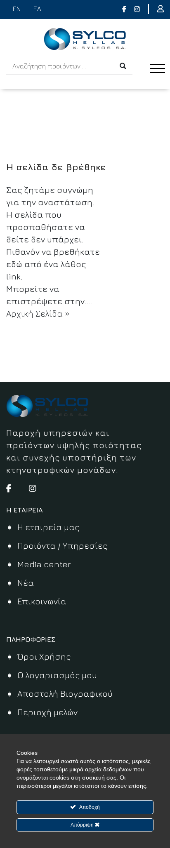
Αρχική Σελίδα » (38, 313)
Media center (44, 564)
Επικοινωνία (41, 601)
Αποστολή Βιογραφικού (65, 693)
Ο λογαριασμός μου (57, 675)
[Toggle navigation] (159, 76)
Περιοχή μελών (47, 712)
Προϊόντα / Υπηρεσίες (62, 545)
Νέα (25, 582)
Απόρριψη (83, 825)
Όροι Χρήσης (44, 656)
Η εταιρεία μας (48, 527)
